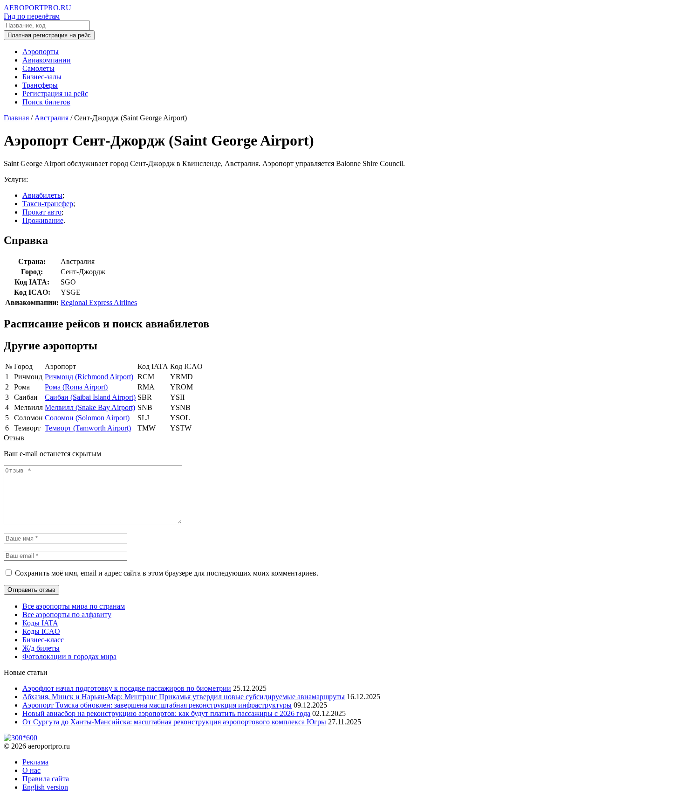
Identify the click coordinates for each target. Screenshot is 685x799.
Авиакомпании (46, 60)
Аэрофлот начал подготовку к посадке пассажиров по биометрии (126, 688)
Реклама (35, 762)
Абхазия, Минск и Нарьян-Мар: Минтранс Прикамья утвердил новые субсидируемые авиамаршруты (183, 697)
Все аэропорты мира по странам (73, 606)
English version (45, 787)
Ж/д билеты (41, 648)
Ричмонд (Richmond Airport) (89, 377)
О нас (31, 770)
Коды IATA (40, 623)
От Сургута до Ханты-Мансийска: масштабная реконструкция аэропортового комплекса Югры (174, 722)
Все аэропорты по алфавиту (66, 614)
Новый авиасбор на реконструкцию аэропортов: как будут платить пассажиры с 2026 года (166, 713)
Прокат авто (42, 212)
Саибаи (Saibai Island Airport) (90, 397)
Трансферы (40, 85)
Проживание (42, 220)
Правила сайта (45, 779)
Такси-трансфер (47, 204)
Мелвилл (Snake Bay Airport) (90, 407)
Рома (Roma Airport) (76, 387)
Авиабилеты (42, 195)
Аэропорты (40, 52)
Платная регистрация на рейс (49, 35)
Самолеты (38, 68)
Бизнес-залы (42, 77)
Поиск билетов (46, 102)
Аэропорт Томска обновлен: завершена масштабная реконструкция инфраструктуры (157, 705)
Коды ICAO (41, 631)
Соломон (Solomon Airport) (87, 418)
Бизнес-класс (43, 640)
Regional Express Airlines (99, 302)
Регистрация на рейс (55, 93)
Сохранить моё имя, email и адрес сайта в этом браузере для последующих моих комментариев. (166, 573)
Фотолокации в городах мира (69, 656)
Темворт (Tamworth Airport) (88, 428)
